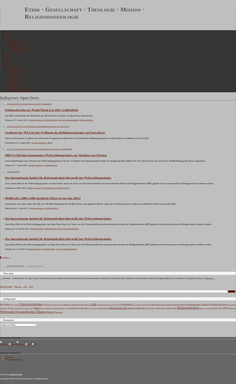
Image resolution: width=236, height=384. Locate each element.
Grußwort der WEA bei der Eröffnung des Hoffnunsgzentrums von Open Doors (55, 132)
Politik (175, 308)
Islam (36, 308)
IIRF (152, 305)
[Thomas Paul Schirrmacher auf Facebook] (3, 287)
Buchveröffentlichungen (19, 49)
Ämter (7, 53)
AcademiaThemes (15, 374)
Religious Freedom (204, 308)
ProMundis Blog (50, 120)
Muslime (147, 308)
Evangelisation (137, 305)
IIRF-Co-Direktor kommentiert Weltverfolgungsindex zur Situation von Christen (56, 155)
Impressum (9, 357)
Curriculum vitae (16, 47)
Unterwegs (14, 80)
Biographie (14, 40)
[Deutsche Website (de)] (14, 266)
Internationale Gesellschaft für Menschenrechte (171, 305)
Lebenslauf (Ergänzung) (19, 42)
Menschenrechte (36, 229)
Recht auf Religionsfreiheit (68, 120)
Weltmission (232, 308)
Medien (95, 308)
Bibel (2, 304)
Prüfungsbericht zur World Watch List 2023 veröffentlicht (41, 110)
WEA (225, 308)
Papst (158, 308)
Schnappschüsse (16, 89)
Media (7, 60)
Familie (144, 305)
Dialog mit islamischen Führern (22, 91)
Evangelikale (126, 304)
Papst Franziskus (166, 308)
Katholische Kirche (76, 308)
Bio (6, 38)
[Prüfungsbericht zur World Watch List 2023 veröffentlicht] (28, 104)
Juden (66, 308)
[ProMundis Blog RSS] (30, 287)
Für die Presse (15, 87)
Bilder (7, 64)
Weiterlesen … (209, 278)
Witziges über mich (17, 84)
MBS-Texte (88, 308)
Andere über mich (17, 51)
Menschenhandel (103, 308)
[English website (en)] (34, 266)
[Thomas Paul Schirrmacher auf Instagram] (18, 287)
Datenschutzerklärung (13, 359)
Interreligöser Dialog (27, 308)
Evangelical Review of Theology (108, 305)
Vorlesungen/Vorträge (18, 78)
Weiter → (7, 257)
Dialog (60, 305)
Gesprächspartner (16, 71)
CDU (12, 305)
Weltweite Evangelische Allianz (23, 312)
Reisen (7, 36)
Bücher (8, 58)
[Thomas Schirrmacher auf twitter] (12, 344)
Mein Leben (14, 76)
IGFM (148, 305)
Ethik (93, 304)
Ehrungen (14, 44)
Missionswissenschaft (136, 308)
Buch (7, 304)
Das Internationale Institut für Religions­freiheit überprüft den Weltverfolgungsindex (58, 177)
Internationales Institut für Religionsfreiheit (207, 304)
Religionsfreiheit (86, 120)
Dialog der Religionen (71, 305)
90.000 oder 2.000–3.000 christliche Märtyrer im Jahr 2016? (43, 198)
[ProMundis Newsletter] (24, 287)
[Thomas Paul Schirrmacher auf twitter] (10, 287)
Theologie (213, 308)
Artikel (7, 56)
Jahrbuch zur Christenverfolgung (55, 308)
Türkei (220, 308)
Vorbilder (13, 67)
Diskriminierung (85, 305)
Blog (7, 33)
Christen (16, 305)
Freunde (13, 69)
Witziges (13, 82)
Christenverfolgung (35, 120)
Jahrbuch (42, 308)
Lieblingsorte (15, 73)
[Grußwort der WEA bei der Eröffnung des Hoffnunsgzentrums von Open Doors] (37, 127)
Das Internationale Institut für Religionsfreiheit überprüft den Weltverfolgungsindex (58, 218)
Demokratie (46, 305)
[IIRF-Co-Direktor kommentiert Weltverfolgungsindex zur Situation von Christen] (38, 149)
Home (7, 31)
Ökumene (58, 312)
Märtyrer (153, 308)
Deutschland (54, 305)
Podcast (8, 62)
